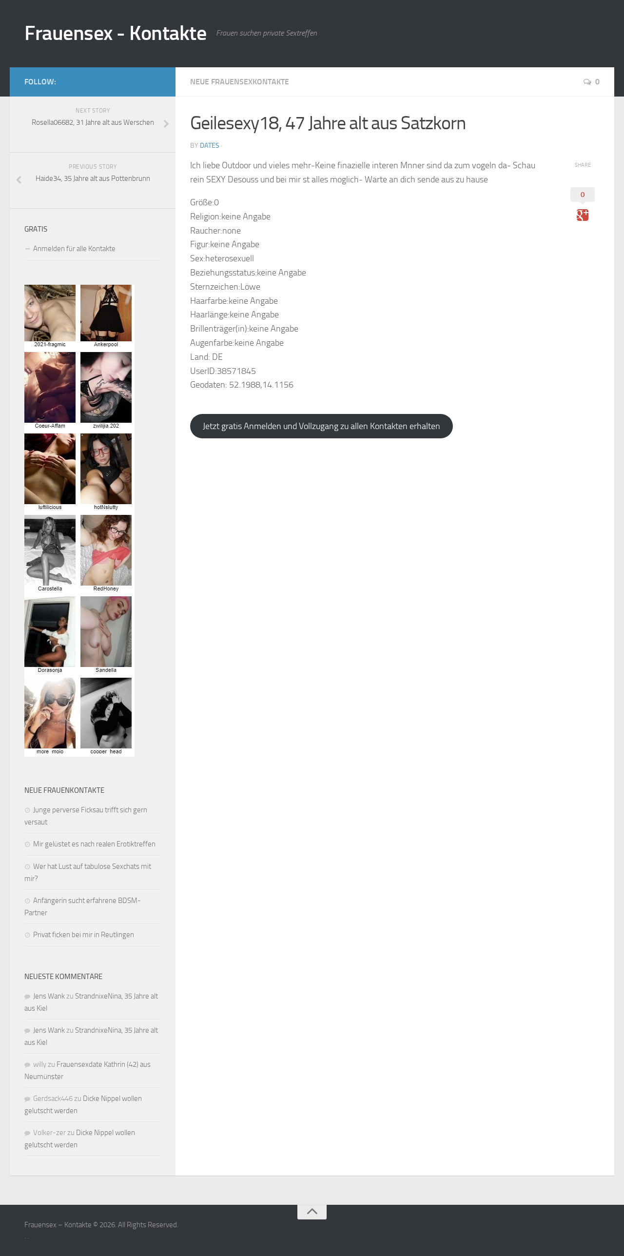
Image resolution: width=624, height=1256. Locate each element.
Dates (209, 145)
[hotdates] (79, 754)
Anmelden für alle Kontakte (74, 248)
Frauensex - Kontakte (115, 33)
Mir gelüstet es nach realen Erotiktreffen (94, 844)
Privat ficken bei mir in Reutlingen (83, 934)
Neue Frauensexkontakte (239, 81)
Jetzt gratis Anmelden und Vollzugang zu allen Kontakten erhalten (321, 426)
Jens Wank (49, 996)
